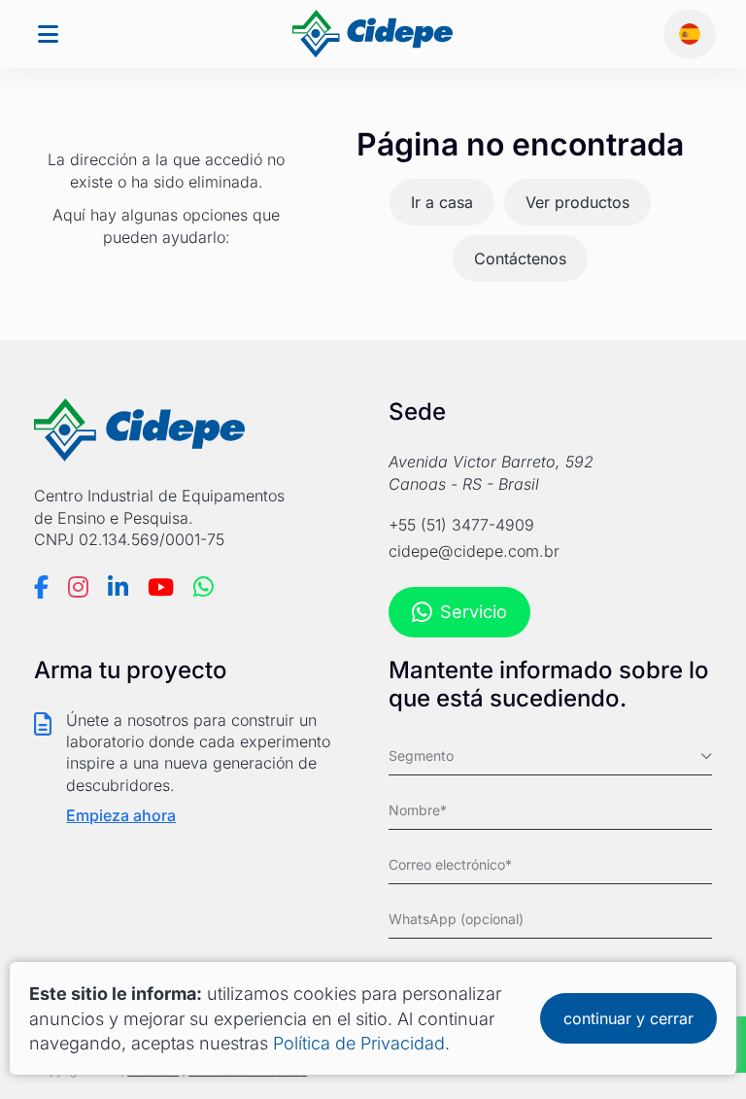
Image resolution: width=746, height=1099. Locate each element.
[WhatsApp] (203, 587)
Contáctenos (520, 258)
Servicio (473, 611)
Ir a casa (442, 202)
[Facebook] (41, 587)
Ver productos (577, 202)
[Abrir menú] (48, 34)
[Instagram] (78, 587)
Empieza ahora (121, 815)
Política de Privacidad (359, 1043)
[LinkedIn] (118, 587)
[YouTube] (161, 587)
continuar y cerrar (628, 1018)
